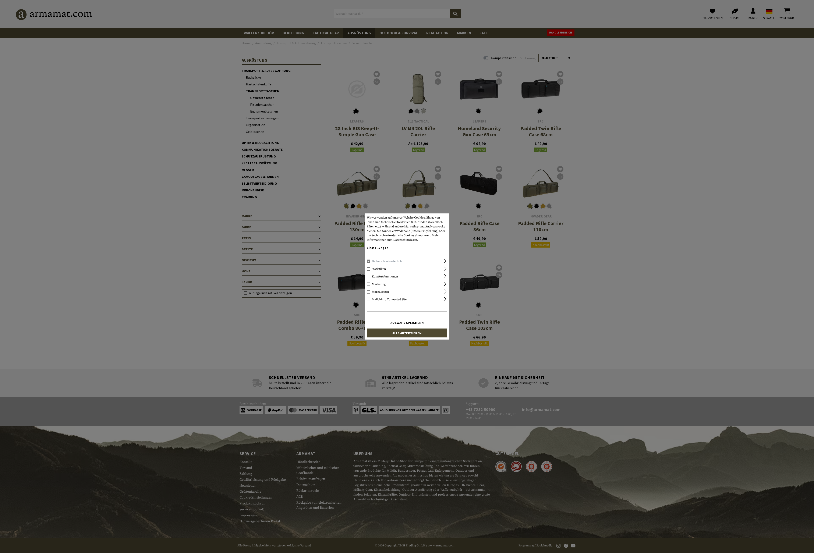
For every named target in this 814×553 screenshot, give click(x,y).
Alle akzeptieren (407, 333)
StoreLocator (380, 292)
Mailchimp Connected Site (389, 299)
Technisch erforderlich (387, 261)
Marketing (379, 284)
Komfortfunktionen (385, 277)
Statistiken (379, 269)
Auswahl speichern (407, 322)
